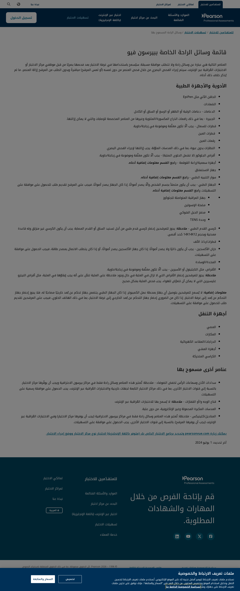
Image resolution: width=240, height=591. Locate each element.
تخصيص (70, 579)
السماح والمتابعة (43, 579)
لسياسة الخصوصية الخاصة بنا (183, 586)
